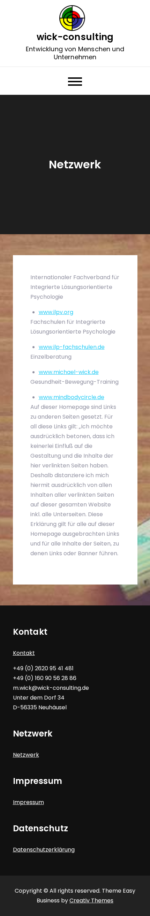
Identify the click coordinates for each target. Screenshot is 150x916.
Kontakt (24, 653)
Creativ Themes (91, 900)
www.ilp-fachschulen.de (72, 347)
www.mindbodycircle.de (71, 397)
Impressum (28, 802)
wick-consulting (75, 37)
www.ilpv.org (56, 312)
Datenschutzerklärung (44, 850)
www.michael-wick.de (69, 372)
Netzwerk (26, 755)
